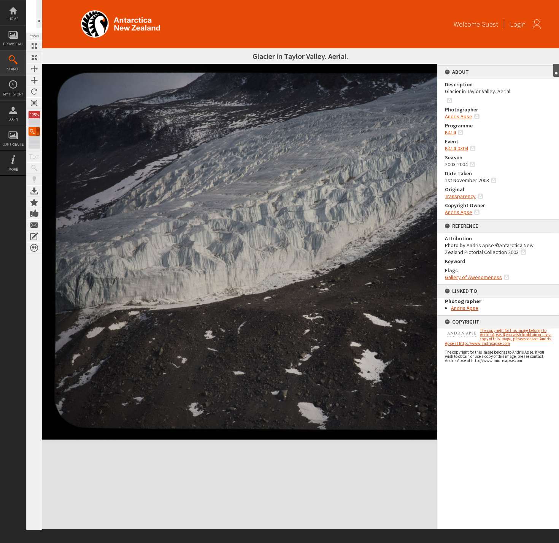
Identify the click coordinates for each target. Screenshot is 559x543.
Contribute (13, 144)
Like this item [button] (34, 213)
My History (13, 94)
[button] (34, 131)
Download (34, 191)
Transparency (460, 196)
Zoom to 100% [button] (34, 103)
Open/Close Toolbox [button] (39, 14)
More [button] (13, 169)
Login (13, 119)
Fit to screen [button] (34, 57)
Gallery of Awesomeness (473, 277)
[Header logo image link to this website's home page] (120, 12)
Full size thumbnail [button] (34, 46)
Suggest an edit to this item (34, 236)
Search (13, 69)
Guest (489, 24)
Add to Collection (34, 202)
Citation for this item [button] (34, 248)
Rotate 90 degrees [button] (34, 91)
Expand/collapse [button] (556, 70)
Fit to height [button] (34, 80)
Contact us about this (34, 225)
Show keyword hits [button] (34, 168)
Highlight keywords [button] (34, 179)
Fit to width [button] (34, 69)
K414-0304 (456, 148)
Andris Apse (458, 116)
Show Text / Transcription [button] (34, 156)
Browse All (13, 43)
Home (13, 18)
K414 (450, 132)
